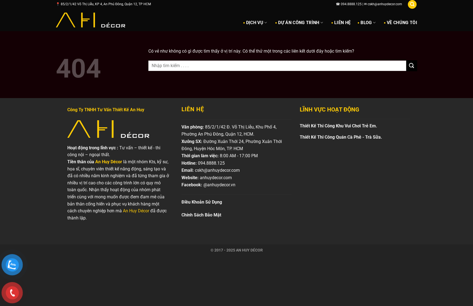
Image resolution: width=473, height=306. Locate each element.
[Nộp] (411, 65)
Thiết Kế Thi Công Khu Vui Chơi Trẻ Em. (338, 125)
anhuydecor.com (216, 177)
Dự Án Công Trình (298, 22)
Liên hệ (342, 22)
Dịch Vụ (254, 22)
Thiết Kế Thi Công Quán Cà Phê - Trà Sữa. (341, 137)
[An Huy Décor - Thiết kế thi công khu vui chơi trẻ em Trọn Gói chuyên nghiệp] (90, 20)
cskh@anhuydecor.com (217, 170)
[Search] (412, 4)
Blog (366, 22)
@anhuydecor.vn (219, 184)
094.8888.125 (211, 163)
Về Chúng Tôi (402, 22)
